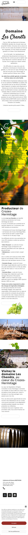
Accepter (14, 523)
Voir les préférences (14, 531)
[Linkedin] (15, 495)
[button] (26, 506)
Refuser (14, 527)
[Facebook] (5, 495)
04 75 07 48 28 (9, 491)
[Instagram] (10, 495)
